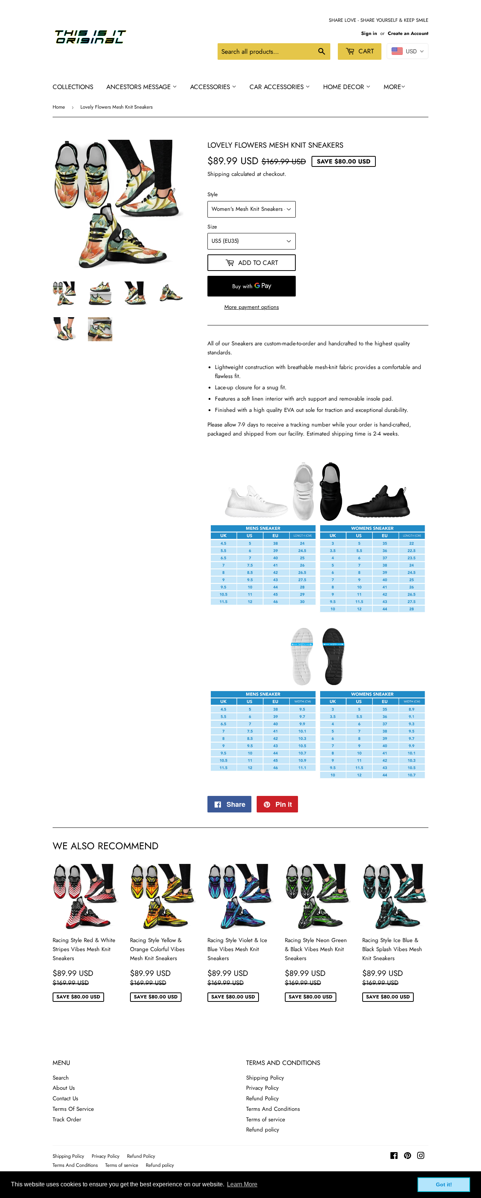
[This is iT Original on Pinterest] (407, 1157)
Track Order (67, 1119)
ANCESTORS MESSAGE (139, 86)
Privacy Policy (262, 1088)
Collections (73, 86)
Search (61, 1078)
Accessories (211, 86)
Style (212, 194)
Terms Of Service (73, 1109)
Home (59, 106)
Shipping (218, 174)
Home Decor (344, 86)
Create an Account (408, 33)
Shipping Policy (265, 1078)
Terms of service (265, 1119)
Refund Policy (262, 1098)
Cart (365, 51)
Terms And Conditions (273, 1109)
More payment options (251, 307)
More (392, 86)
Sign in (369, 33)
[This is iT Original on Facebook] (394, 1157)
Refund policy (262, 1129)
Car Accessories (278, 86)
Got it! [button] (444, 1184)
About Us (64, 1088)
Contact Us (65, 1098)
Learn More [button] (242, 1184)
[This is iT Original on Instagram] (421, 1157)
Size (212, 226)
